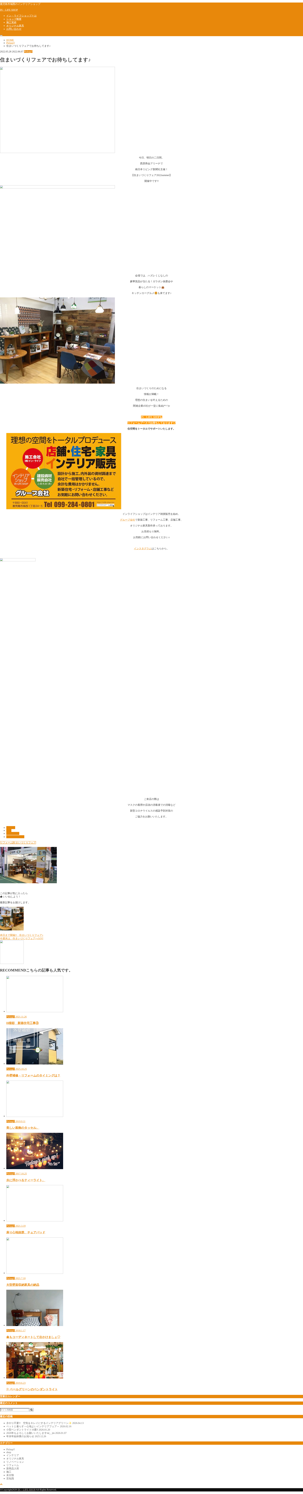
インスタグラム (143, 548)
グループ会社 (127, 519)
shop (8, 830)
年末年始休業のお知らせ (26, 1436)
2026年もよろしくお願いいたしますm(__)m (36, 1433)
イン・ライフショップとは (21, 15)
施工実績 (11, 22)
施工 (8, 1471)
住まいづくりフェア (24, 842)
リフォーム (6, 842)
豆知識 (10, 1478)
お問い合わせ (13, 29)
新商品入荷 (12, 1468)
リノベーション (15, 1462)
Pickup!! (10, 827)
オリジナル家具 (15, 25)
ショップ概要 (13, 19)
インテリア (12, 833)
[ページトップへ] (1, 1484)
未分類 (10, 1475)
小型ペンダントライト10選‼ (28, 1429)
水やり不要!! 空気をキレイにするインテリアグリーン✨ (45, 1423)
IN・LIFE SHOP (9, 10)
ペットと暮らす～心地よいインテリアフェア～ (38, 1426)
